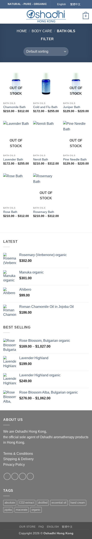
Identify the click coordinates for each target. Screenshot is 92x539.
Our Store (27, 526)
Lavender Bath (13, 159)
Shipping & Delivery (18, 459)
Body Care (42, 31)
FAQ (41, 526)
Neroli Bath (40, 159)
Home (22, 31)
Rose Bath (10, 212)
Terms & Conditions (18, 453)
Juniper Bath (71, 107)
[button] (5, 16)
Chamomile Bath (14, 107)
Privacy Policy (14, 464)
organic (35, 509)
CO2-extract (26, 502)
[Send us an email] (22, 476)
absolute (9, 502)
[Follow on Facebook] (7, 476)
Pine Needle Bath (75, 159)
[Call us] (30, 476)
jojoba (8, 509)
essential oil (59, 502)
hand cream (77, 502)
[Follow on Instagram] (14, 476)
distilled (42, 502)
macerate (21, 509)
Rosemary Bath (43, 212)
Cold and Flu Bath (45, 107)
